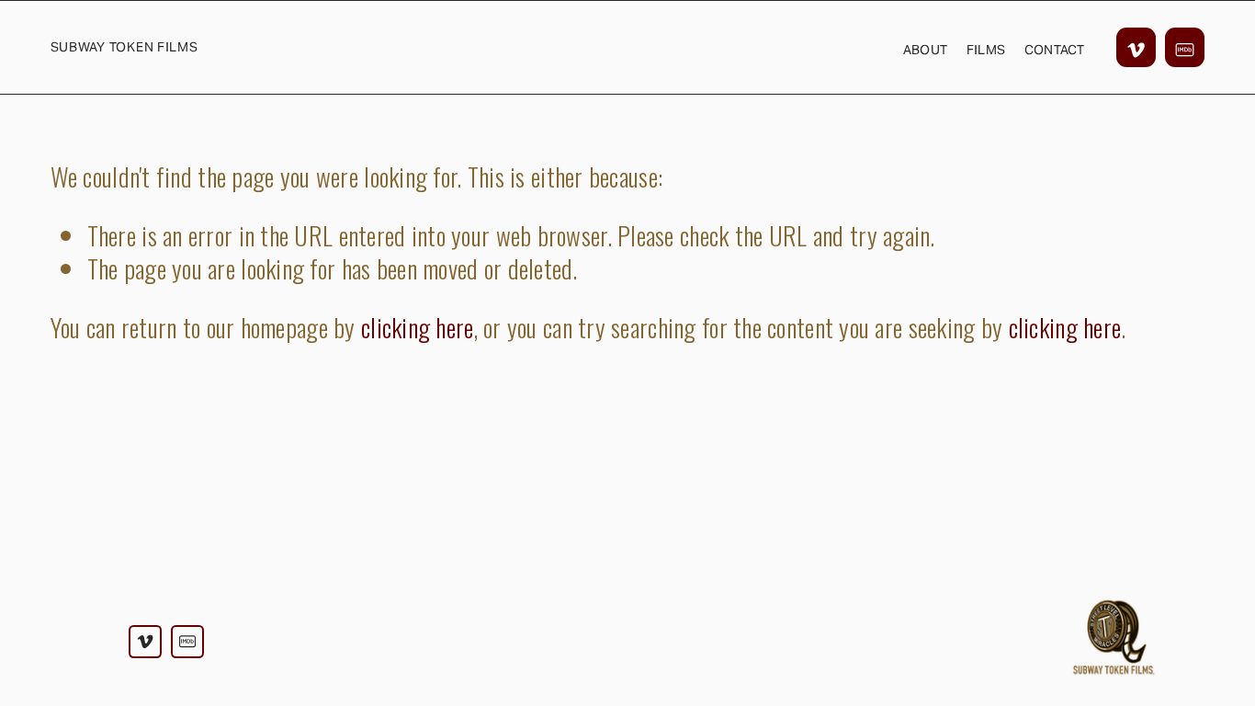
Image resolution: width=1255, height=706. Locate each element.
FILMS (986, 49)
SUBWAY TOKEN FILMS (124, 47)
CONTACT (1054, 49)
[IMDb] (1184, 47)
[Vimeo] (1136, 47)
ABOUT (925, 49)
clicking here (417, 327)
